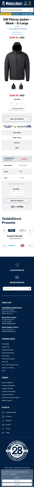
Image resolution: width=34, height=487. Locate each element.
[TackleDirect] (14, 3)
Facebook (8, 416)
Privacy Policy (13, 474)
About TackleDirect (7, 382)
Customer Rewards (7, 394)
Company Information (8, 385)
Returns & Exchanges (8, 359)
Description (17, 132)
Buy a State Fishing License (10, 365)
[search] (30, 10)
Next (30, 230)
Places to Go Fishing (8, 367)
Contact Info (5, 347)
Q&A (17, 148)
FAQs (3, 370)
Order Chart (17, 138)
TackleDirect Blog (11, 412)
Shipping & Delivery (8, 350)
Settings (17, 477)
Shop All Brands (16, 238)
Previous (4, 230)
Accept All (17, 484)
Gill (18, 26)
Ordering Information (8, 353)
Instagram (9, 420)
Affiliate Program (7, 400)
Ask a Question (18, 34)
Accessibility (5, 344)
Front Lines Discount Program (10, 397)
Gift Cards (5, 362)
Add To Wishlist (17, 119)
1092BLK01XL (9, 158)
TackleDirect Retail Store (12, 308)
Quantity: (17, 99)
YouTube (8, 424)
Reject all (17, 481)
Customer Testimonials (8, 391)
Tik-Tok (8, 428)
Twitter (8, 432)
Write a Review (16, 32)
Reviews (17, 143)
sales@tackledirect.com (9, 323)
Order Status (6, 356)
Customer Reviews (7, 388)
